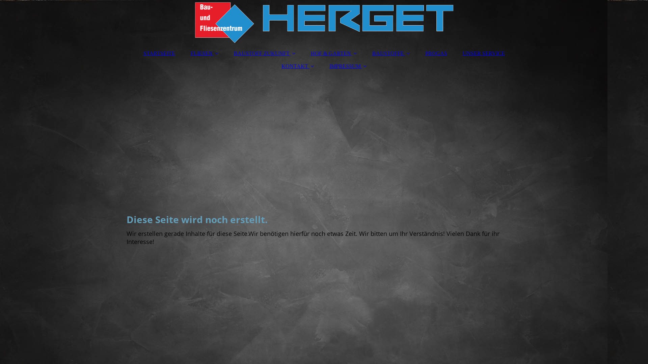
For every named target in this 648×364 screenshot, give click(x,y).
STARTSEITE (159, 53)
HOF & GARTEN (331, 53)
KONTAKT (294, 66)
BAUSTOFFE (388, 53)
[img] (324, 22)
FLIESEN (202, 53)
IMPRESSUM (345, 66)
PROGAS (436, 53)
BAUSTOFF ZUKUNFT (262, 53)
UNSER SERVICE (484, 53)
